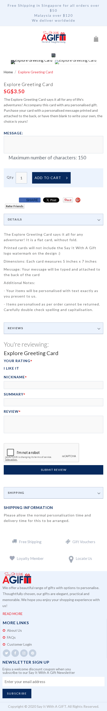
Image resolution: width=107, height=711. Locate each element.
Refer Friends (14, 206)
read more (12, 613)
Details (15, 219)
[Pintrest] (32, 653)
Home (9, 72)
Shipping (16, 493)
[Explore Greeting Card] (31, 62)
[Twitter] (6, 653)
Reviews (15, 328)
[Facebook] (15, 653)
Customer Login (19, 644)
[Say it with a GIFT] (53, 37)
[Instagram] (24, 653)
